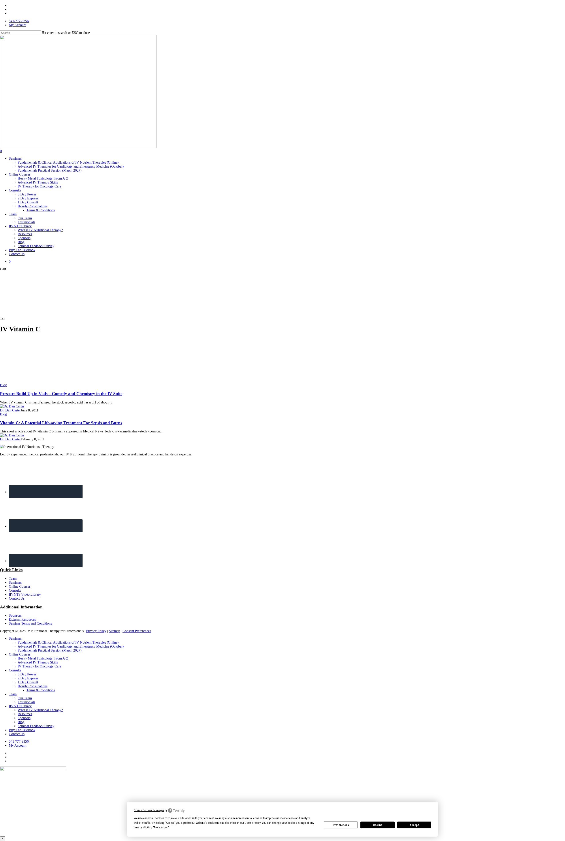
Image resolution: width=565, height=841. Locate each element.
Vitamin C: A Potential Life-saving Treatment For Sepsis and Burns (61, 422)
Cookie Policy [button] (252, 822)
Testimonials (26, 702)
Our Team (25, 698)
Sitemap (114, 631)
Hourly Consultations (32, 686)
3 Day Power (27, 674)
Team (13, 578)
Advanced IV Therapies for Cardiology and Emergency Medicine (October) (71, 646)
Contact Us (16, 598)
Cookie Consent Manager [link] (149, 810)
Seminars (15, 582)
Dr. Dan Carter (10, 410)
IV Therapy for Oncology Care (39, 666)
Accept (414, 825)
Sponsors (15, 615)
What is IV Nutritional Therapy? (40, 710)
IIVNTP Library (20, 706)
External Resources (22, 619)
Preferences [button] (161, 827)
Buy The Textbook (22, 730)
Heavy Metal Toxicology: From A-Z (43, 658)
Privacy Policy (96, 631)
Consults (15, 590)
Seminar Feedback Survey (36, 726)
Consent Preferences (136, 631)
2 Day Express (28, 678)
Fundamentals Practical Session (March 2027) (49, 650)
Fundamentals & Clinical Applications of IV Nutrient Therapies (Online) (68, 642)
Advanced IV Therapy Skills (38, 662)
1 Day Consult (28, 682)
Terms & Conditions (40, 690)
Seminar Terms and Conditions (30, 623)
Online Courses (19, 586)
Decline (377, 825)
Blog (3, 385)
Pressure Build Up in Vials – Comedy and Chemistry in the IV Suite (61, 393)
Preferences (341, 825)
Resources (25, 714)
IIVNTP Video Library (25, 594)
